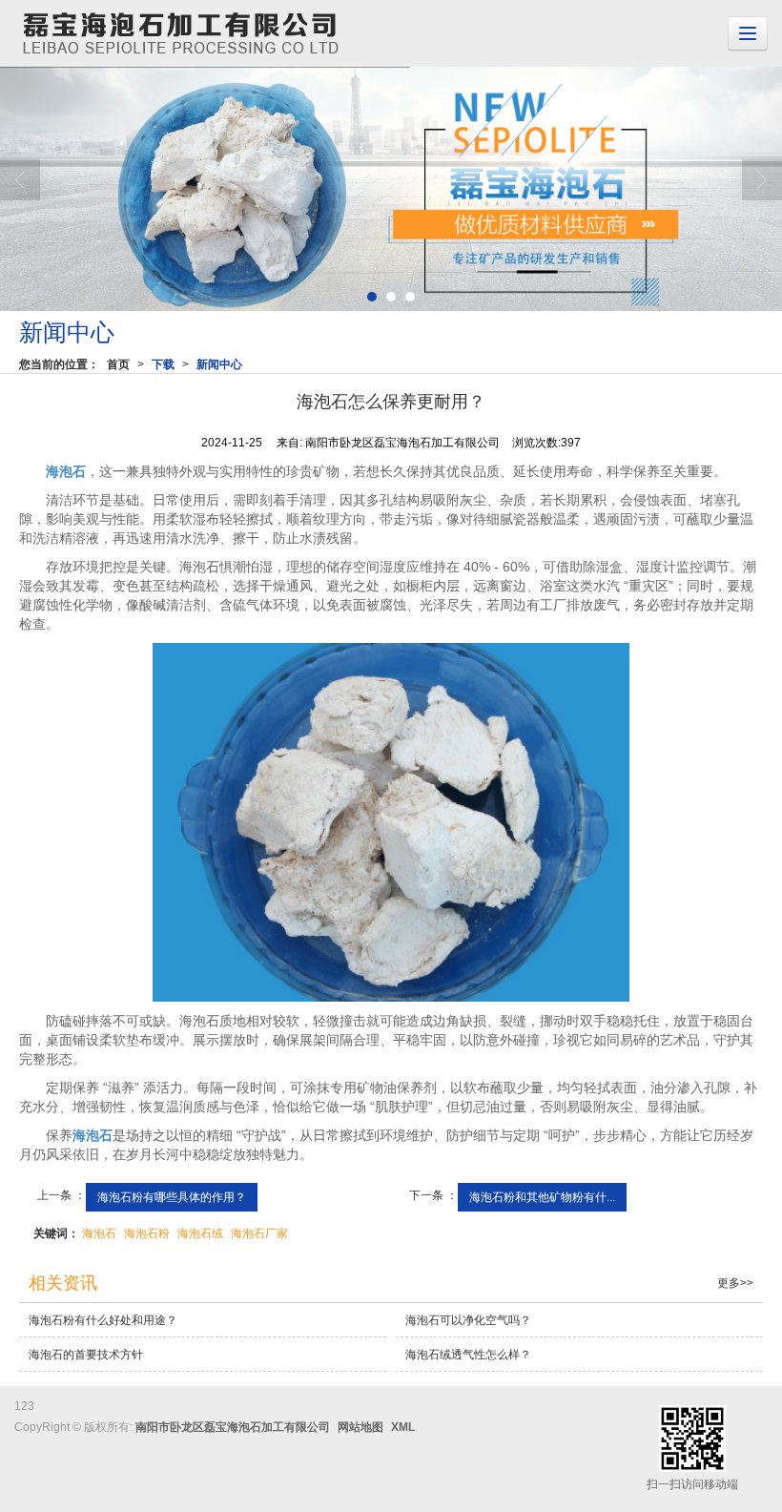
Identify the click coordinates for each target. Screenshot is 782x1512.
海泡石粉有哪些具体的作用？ (171, 1197)
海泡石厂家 (259, 1233)
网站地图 (360, 1427)
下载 (163, 364)
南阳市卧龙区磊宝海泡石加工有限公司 (232, 1427)
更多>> (735, 1283)
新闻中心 (219, 364)
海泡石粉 (147, 1233)
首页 (118, 364)
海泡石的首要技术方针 (86, 1354)
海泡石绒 (200, 1233)
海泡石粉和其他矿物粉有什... (542, 1197)
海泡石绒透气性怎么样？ (468, 1354)
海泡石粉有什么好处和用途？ (103, 1320)
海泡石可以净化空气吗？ (468, 1320)
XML (403, 1427)
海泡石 (99, 1233)
